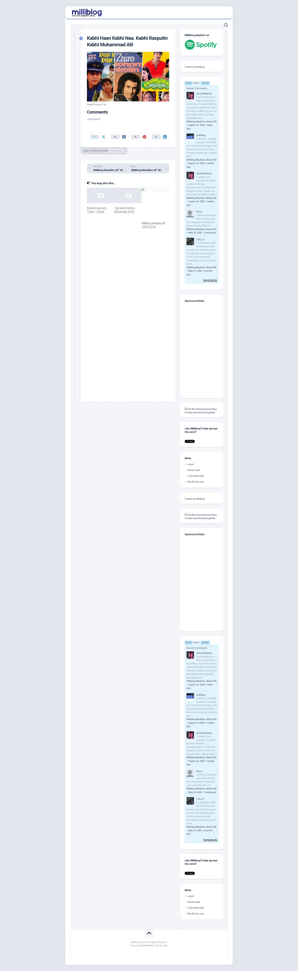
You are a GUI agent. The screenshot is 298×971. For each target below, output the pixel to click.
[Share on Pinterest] (138, 137)
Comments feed (195, 476)
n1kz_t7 (200, 239)
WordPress (147, 945)
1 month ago (209, 232)
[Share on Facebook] (118, 137)
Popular (205, 83)
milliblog (200, 135)
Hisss (199, 211)
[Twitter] (225, 12)
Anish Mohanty (204, 93)
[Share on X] (97, 137)
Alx (165, 945)
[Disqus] (128, 275)
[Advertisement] (204, 372)
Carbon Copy (116, 151)
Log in (190, 464)
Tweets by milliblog (195, 67)
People (188, 83)
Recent (196, 83)
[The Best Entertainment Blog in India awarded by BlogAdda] (202, 412)
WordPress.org (195, 482)
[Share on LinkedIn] (159, 137)
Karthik (104, 150)
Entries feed (193, 470)
